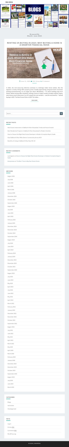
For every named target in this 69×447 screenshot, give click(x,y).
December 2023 (12, 260)
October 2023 (11, 266)
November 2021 (12, 317)
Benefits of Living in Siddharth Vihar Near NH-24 (21, 141)
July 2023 (10, 276)
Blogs (9, 402)
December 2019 (12, 364)
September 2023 (12, 270)
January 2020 (11, 360)
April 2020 (10, 350)
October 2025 (11, 199)
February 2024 (12, 253)
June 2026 (10, 183)
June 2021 (10, 333)
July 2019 (10, 380)
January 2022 (11, 310)
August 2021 (11, 327)
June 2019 (10, 384)
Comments (12, 430)
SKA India (9, 2)
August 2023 (11, 273)
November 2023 (12, 263)
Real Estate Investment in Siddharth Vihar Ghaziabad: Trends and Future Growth (31, 127)
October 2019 (11, 370)
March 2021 (11, 343)
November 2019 (12, 367)
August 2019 (11, 377)
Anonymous (11, 161)
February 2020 (12, 357)
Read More (35, 100)
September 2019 (12, 374)
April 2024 (10, 250)
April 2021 (10, 340)
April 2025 (10, 216)
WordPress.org (12, 434)
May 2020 (10, 347)
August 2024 (11, 240)
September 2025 (12, 203)
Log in (9, 424)
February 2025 (12, 220)
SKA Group (36, 81)
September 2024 (12, 236)
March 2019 (11, 387)
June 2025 (10, 213)
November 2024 (12, 230)
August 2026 (11, 176)
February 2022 (12, 307)
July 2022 (10, 290)
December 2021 (12, 313)
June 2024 (10, 246)
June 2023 (10, 280)
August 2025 (11, 206)
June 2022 (10, 293)
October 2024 (11, 233)
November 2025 (12, 196)
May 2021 (10, 337)
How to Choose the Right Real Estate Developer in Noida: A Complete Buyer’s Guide (31, 134)
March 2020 (11, 353)
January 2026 (11, 193)
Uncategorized (12, 409)
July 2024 (10, 243)
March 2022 (11, 303)
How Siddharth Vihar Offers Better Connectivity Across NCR (24, 137)
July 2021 (10, 330)
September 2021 (12, 323)
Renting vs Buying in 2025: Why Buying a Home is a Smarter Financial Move (34, 44)
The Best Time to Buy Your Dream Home (27, 161)
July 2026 (10, 179)
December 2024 (12, 226)
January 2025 (11, 223)
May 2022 (10, 297)
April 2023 (10, 287)
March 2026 (11, 189)
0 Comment (46, 81)
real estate (11, 405)
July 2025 (10, 209)
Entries (11, 427)
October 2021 (11, 320)
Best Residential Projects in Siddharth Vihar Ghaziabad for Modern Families (29, 131)
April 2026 (10, 186)
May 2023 (10, 283)
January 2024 (11, 256)
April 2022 (10, 300)
